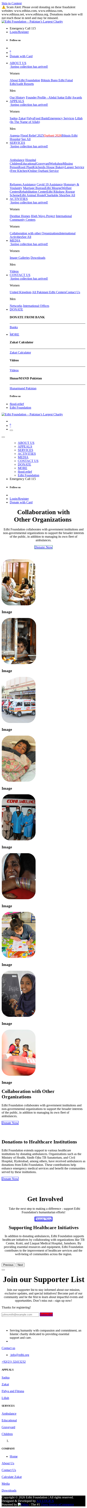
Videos (14, 271)
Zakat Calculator (20, 352)
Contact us (8, 1348)
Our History (17, 97)
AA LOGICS (45, 1501)
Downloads (38, 257)
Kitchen (38, 167)
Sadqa (14, 118)
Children (15, 163)
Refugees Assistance (23, 184)
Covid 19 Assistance (50, 184)
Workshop (56, 163)
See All (26, 139)
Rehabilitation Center (33, 191)
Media (6, 1483)
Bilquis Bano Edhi (53, 80)
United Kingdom (20, 292)
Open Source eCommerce (57, 1504)
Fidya (30, 118)
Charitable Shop (55, 195)
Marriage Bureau (34, 188)
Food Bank (41, 118)
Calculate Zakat (12, 1477)
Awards (77, 97)
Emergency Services (61, 118)
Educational (28, 163)
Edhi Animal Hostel (32, 195)
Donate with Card (21, 56)
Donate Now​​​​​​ (43, 1219)
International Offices (36, 305)
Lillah (5, 1398)
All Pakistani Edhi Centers (49, 292)
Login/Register (19, 32)
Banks (14, 327)
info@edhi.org (19, 1355)
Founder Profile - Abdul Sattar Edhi (48, 97)
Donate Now (10, 1123)
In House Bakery (54, 167)
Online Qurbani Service (43, 170)
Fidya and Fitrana (13, 1391)
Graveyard (43, 163)
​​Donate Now (10, 1178)
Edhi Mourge (53, 188)
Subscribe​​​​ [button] (46, 1314)
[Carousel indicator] (3, 1269)
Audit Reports (25, 84)
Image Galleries (20, 257)
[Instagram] (10, 331)
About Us (8, 1463)
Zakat (22, 118)
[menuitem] (18, 63)
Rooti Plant (25, 167)
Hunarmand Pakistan (23, 388)
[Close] (3, 437)
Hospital (30, 160)
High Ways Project (43, 216)
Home (14, 1456)
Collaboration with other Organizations (34, 233)
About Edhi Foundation (25, 80)
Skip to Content (12, 3)
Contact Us (73, 292)
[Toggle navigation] (11, 430)
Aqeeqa (15, 135)
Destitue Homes (20, 216)
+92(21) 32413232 (14, 1361)
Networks (16, 305)
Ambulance (17, 160)
